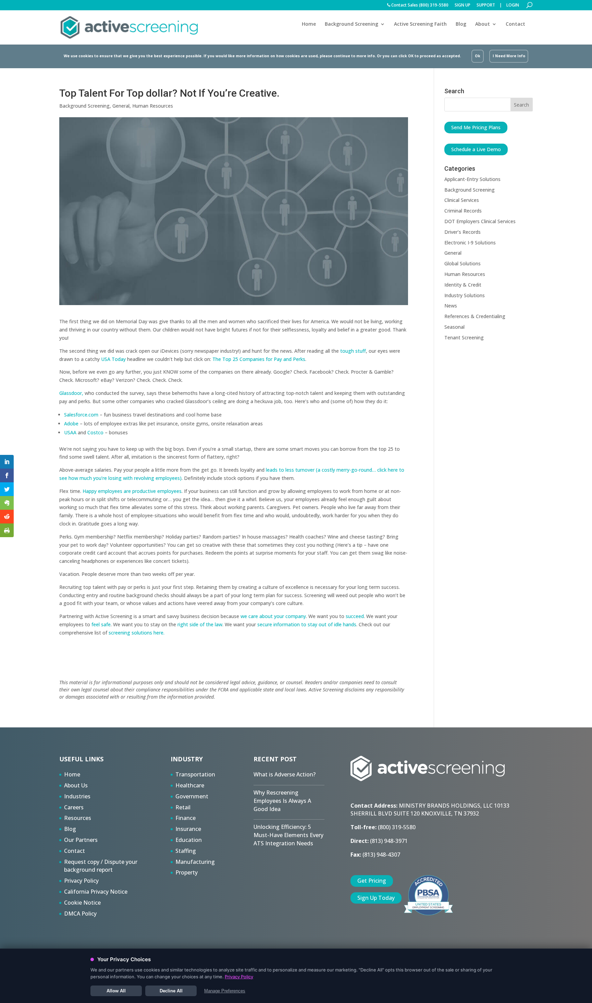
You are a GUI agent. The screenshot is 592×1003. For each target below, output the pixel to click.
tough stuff (353, 351)
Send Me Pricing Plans (476, 127)
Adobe (71, 423)
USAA (70, 432)
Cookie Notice (82, 902)
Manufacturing (195, 862)
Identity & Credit (462, 284)
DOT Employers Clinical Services (480, 221)
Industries (77, 796)
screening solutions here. (135, 632)
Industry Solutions (464, 295)
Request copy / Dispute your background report (100, 866)
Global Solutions (462, 263)
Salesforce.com (81, 414)
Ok (477, 55)
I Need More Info (509, 55)
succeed (355, 616)
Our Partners (81, 840)
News (450, 305)
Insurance (188, 829)
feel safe (100, 624)
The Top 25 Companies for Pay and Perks (258, 359)
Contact (515, 24)
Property (186, 872)
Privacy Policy (81, 880)
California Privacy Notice (95, 891)
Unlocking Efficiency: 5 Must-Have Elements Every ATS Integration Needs (288, 835)
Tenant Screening (464, 337)
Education (188, 840)
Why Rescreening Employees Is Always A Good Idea (282, 801)
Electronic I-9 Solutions (470, 242)
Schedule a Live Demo (476, 149)
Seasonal (454, 327)
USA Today (113, 359)
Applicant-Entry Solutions (472, 179)
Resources (77, 818)
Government (191, 796)
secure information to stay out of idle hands (306, 624)
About (482, 24)
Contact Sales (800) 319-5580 (419, 5)
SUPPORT (486, 5)
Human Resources (152, 105)
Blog (461, 24)
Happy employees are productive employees (132, 491)
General (121, 105)
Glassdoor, (71, 393)
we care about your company (273, 616)
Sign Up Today (376, 898)
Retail (182, 807)
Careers (74, 807)
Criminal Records (463, 210)
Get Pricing (371, 880)
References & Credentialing (474, 316)
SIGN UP (462, 5)
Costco (95, 432)
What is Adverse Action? (285, 774)
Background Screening (351, 24)
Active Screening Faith (420, 24)
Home (309, 24)
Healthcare (189, 785)
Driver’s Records (462, 232)
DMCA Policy (80, 913)
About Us (76, 785)
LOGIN (512, 5)
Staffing (185, 851)
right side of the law (199, 624)
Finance (185, 818)
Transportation (195, 774)
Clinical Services (461, 200)
